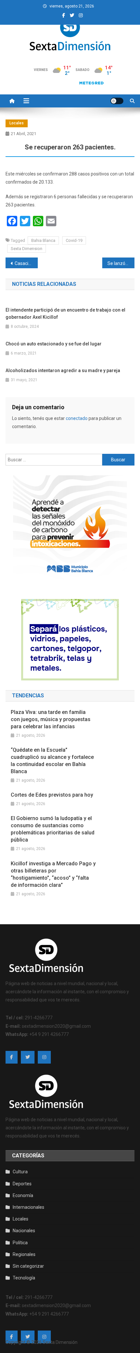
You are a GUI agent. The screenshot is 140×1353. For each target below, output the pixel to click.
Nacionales (24, 1230)
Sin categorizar (28, 1266)
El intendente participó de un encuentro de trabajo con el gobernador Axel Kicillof (65, 313)
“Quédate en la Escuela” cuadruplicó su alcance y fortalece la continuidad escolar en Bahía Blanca (52, 760)
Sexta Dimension (26, 248)
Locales (16, 123)
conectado (77, 418)
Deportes (22, 1183)
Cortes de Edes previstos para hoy (52, 795)
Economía (23, 1195)
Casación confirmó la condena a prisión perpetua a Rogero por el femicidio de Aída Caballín (26, 263)
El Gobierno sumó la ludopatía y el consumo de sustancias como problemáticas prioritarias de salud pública (52, 829)
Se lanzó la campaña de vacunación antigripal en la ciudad (120, 263)
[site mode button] (116, 101)
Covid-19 (74, 240)
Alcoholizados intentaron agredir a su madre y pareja (63, 370)
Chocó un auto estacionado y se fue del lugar (54, 343)
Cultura (20, 1171)
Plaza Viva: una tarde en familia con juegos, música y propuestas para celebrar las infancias (51, 719)
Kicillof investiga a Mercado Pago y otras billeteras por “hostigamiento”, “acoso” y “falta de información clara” (53, 874)
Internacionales (28, 1207)
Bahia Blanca (43, 240)
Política (20, 1242)
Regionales (24, 1254)
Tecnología (24, 1277)
